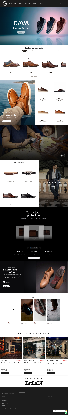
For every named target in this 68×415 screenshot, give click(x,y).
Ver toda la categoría (34, 76)
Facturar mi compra (22, 392)
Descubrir (21, 31)
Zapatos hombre (12, 3)
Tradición (41, 3)
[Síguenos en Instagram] (5, 408)
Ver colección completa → (34, 257)
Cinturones (20, 3)
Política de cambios (5, 403)
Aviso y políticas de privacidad (6, 402)
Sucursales (34, 3)
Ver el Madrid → (6, 286)
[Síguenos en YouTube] (10, 408)
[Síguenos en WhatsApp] (15, 408)
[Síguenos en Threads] (8, 408)
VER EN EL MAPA (5, 372)
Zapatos (24, 50)
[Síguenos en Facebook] (2, 408)
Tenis (29, 50)
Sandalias (43, 50)
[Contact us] (66, 413)
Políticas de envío (5, 400)
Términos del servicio (5, 398)
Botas (39, 50)
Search (3, 405)
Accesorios (27, 3)
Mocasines (33, 50)
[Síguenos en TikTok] (13, 408)
